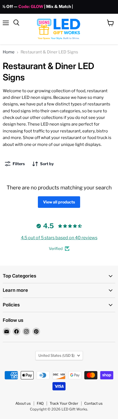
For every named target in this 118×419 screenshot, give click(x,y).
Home (9, 52)
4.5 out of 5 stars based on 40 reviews (59, 237)
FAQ (40, 403)
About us (23, 403)
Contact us (93, 403)
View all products (59, 202)
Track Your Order (64, 403)
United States (56, 355)
